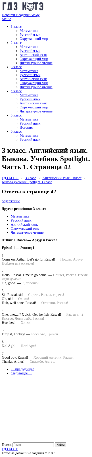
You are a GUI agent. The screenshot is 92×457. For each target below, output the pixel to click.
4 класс (16, 91)
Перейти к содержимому (21, 15)
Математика (29, 30)
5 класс (16, 115)
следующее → (21, 373)
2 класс (16, 43)
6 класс (16, 131)
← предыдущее (22, 369)
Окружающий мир (34, 39)
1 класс (16, 26)
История (26, 127)
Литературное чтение (36, 63)
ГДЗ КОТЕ (10, 449)
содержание (11, 201)
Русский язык (30, 35)
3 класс (16, 67)
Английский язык (33, 55)
